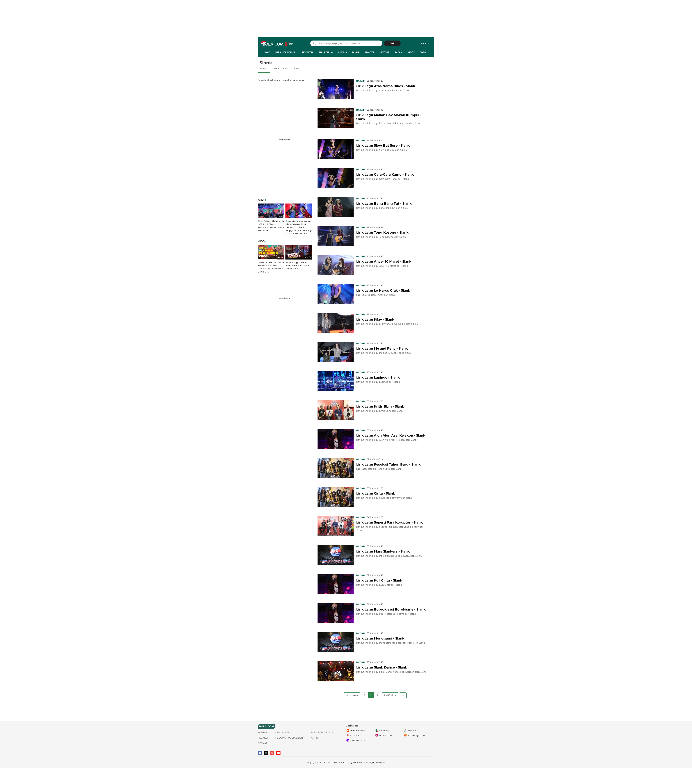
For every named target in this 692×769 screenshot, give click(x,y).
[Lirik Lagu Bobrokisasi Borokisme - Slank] (336, 612)
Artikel (275, 68)
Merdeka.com (357, 740)
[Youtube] (278, 753)
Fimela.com (385, 735)
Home (266, 52)
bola (277, 43)
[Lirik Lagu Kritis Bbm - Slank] (336, 409)
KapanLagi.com (416, 735)
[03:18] (298, 252)
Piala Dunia (326, 52)
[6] (271, 210)
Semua (263, 68)
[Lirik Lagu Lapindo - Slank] (336, 380)
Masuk (425, 43)
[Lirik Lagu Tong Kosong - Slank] (336, 235)
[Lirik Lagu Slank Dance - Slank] (336, 670)
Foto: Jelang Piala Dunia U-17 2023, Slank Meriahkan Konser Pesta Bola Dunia (271, 226)
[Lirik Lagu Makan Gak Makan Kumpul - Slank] (336, 118)
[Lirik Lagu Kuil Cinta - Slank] (336, 583)
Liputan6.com (357, 730)
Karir (314, 737)
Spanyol (369, 52)
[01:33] (271, 252)
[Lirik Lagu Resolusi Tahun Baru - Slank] (336, 467)
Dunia (355, 52)
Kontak (262, 732)
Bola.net (412, 730)
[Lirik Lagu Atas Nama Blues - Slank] (336, 89)
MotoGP (384, 52)
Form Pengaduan (322, 732)
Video (411, 52)
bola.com (330, 762)
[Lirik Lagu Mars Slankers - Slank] (336, 554)
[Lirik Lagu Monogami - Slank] (336, 641)
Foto (423, 52)
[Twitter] (266, 753)
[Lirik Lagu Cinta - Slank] (336, 496)
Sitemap (263, 743)
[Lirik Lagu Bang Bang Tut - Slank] (336, 206)
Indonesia (307, 52)
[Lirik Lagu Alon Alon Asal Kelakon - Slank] (336, 438)
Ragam (398, 52)
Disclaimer (282, 732)
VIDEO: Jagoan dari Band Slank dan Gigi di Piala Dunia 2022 (297, 265)
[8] (298, 210)
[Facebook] (260, 753)
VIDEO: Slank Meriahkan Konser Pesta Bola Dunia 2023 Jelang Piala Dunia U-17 (271, 267)
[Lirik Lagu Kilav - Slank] (336, 322)
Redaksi (263, 737)
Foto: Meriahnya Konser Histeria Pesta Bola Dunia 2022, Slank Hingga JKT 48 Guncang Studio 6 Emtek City (298, 227)
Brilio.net (355, 735)
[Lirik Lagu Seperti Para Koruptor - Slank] (336, 525)
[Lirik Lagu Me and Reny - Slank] (336, 351)
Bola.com (384, 730)
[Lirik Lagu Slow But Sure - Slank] (336, 148)
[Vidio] (272, 753)
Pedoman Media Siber (289, 737)
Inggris (342, 52)
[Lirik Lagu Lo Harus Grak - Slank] (336, 293)
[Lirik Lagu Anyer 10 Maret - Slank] (336, 264)
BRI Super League (285, 52)
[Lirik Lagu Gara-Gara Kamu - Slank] (336, 177)
